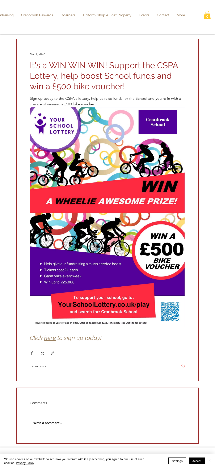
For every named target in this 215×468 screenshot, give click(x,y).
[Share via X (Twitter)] (42, 353)
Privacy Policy (25, 463)
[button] (145, 15)
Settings (177, 461)
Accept (196, 461)
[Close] (209, 461)
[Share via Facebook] (32, 353)
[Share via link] (52, 353)
